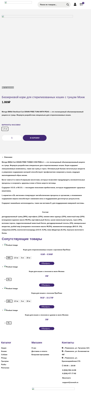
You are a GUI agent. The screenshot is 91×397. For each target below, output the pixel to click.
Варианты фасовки (11, 125)
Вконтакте (66, 378)
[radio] (5, 129)
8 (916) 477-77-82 (69, 373)
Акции (3, 348)
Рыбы (3, 364)
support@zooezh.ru (70, 382)
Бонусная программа (40, 354)
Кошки (4, 351)
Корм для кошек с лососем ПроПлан (46, 293)
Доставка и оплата (39, 351)
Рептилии (5, 368)
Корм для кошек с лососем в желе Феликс (46, 271)
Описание (8, 157)
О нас (34, 348)
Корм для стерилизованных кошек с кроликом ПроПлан (46, 250)
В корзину (35, 138)
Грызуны (5, 361)
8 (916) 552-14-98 (69, 370)
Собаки (4, 354)
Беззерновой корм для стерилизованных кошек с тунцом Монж (43, 97)
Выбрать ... (47, 263)
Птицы (4, 358)
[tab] (46, 157)
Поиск (67, 5)
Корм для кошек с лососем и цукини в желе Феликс (46, 315)
